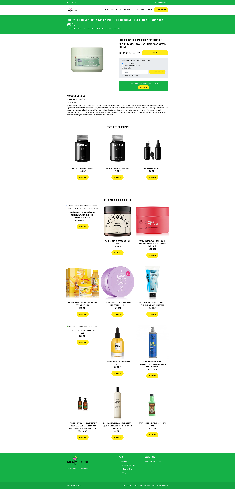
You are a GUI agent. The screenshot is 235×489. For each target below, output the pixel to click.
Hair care (79, 99)
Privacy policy (156, 486)
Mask (84, 99)
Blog (150, 10)
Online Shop (161, 10)
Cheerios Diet (140, 10)
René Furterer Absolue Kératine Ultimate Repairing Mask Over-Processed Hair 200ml (82, 214)
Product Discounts (130, 63)
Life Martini (109, 10)
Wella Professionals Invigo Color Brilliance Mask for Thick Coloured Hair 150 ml (152, 243)
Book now (143, 87)
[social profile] (75, 2)
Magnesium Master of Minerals (117, 168)
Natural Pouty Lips (124, 10)
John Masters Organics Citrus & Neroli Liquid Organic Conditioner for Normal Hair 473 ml (117, 425)
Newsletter (127, 68)
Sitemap (165, 486)
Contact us (130, 486)
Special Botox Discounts (132, 66)
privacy (126, 75)
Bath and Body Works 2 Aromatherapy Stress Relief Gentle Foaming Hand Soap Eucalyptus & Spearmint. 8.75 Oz (83, 425)
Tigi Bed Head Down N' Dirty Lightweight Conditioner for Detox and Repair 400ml (152, 364)
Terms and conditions (142, 486)
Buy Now (155, 53)
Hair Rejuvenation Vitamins (82, 168)
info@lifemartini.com (161, 2)
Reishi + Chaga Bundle (152, 168)
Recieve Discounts (157, 72)
